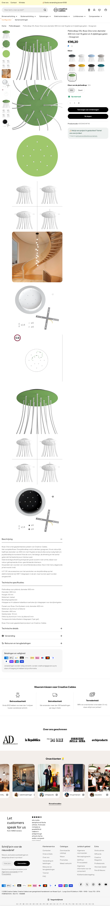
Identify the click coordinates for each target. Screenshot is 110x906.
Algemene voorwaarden (10, 872)
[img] (39, 817)
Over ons (5, 3)
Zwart (80, 90)
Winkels (22, 3)
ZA (93, 904)
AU (17, 904)
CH (27, 904)
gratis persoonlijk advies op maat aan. (86, 136)
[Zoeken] (45, 10)
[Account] (94, 10)
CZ (30, 904)
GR (47, 904)
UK (86, 904)
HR (51, 904)
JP (63, 904)
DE (33, 904)
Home (4, 26)
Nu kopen (88, 116)
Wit (71, 90)
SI (83, 904)
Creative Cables (12, 891)
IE (57, 904)
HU (54, 904)
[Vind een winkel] (89, 10)
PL (70, 904)
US (89, 904)
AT (20, 904)
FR (44, 904)
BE (23, 904)
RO (73, 904)
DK (37, 904)
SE (80, 904)
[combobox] (25, 9)
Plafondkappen (14, 26)
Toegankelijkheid (56, 900)
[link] (10, 740)
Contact (14, 3)
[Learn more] (72, 46)
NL (66, 904)
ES (40, 904)
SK (77, 904)
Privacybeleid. (6, 874)
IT (60, 904)
